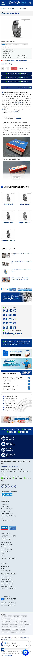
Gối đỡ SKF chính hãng (6, 579)
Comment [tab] (18, 118)
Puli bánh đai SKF (5, 626)
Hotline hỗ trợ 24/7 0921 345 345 (18, 73)
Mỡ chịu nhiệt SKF (5, 624)
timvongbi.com (6, 566)
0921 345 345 (9, 310)
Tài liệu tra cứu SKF (5, 511)
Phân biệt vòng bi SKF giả (6, 629)
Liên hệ (3, 556)
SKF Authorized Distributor (7, 471)
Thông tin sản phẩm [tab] (8, 118)
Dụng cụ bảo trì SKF (13, 624)
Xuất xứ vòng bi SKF (22, 626)
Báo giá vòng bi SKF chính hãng (8, 515)
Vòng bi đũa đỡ (4, 618)
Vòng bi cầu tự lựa (24, 616)
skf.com (4, 568)
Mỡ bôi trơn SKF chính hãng (7, 581)
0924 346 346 (9, 327)
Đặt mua (14, 68)
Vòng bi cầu (4, 616)
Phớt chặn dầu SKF (13, 626)
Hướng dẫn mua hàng (6, 64)
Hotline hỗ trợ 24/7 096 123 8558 (18, 77)
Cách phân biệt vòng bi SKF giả (8, 603)
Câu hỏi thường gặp (6, 546)
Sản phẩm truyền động (6, 586)
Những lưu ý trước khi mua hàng (8, 558)
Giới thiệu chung (5, 506)
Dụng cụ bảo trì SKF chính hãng (8, 588)
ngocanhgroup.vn (6, 570)
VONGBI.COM (16, 112)
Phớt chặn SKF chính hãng (7, 584)
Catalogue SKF (23, 629)
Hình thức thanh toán (6, 551)
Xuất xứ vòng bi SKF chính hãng (8, 605)
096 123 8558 (9, 315)
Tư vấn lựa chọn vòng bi (6, 520)
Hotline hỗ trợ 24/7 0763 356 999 (18, 81)
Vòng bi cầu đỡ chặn (18, 618)
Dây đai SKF (27, 624)
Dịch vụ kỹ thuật (5, 518)
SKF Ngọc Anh (22, 632)
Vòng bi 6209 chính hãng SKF (10, 13)
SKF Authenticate (19, 102)
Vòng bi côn (9, 616)
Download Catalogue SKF (7, 513)
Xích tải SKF (21, 624)
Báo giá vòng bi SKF (5, 632)
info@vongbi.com (12, 333)
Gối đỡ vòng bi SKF (23, 621)
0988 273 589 (9, 319)
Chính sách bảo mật (6, 542)
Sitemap (3, 553)
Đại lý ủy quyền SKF (5, 504)
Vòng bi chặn (11, 618)
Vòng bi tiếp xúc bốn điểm (6, 621)
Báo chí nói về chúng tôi (6, 509)
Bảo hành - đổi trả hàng (6, 544)
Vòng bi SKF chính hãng (6, 577)
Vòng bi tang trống (16, 616)
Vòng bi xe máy (15, 621)
